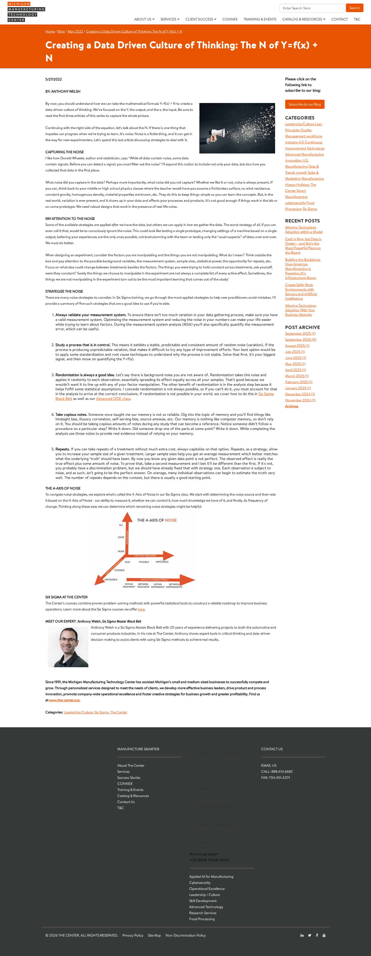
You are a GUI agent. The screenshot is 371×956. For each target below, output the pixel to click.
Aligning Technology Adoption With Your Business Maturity (300, 310)
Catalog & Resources (302, 19)
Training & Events (260, 19)
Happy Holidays (297, 184)
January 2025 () (298, 388)
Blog (61, 31)
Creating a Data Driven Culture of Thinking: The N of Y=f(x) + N (134, 31)
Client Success (199, 19)
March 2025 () (297, 376)
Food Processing (202, 919)
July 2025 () (295, 351)
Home (50, 31)
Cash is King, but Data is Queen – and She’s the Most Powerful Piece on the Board (303, 246)
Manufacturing (313, 178)
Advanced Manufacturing (304, 154)
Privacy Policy (132, 935)
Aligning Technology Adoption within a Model (304, 229)
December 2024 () (300, 394)
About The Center (130, 765)
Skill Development (203, 900)
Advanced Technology (206, 907)
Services (168, 19)
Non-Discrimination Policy (186, 935)
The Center (118, 712)
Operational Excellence (207, 888)
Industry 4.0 (294, 142)
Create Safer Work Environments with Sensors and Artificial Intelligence (301, 291)
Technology (316, 148)
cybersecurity (295, 202)
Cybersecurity (199, 882)
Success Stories (128, 777)
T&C (357, 19)
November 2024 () (300, 400)
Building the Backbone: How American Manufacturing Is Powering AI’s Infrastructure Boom (303, 268)
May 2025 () (295, 363)
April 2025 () (295, 370)
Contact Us (126, 801)
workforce (314, 136)
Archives (291, 406)
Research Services (203, 913)
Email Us (268, 765)
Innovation (293, 160)
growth (301, 172)
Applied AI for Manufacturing (211, 876)
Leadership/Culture (78, 712)
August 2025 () (297, 345)
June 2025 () (295, 357)
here (141, 609)
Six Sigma (101, 712)
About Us (142, 19)
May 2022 (75, 31)
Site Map (154, 935)
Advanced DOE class (113, 398)
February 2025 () (298, 382)
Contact (339, 19)
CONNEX (229, 19)
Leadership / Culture (204, 894)
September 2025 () (300, 333)
